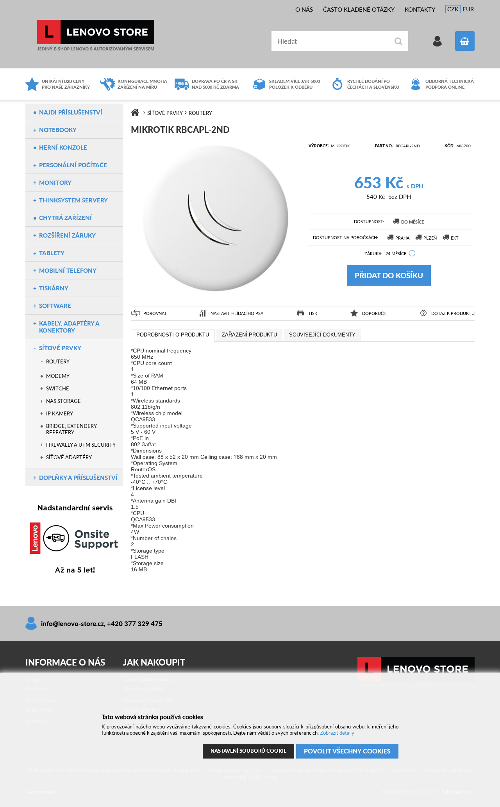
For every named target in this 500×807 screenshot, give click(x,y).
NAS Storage (63, 401)
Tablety (51, 252)
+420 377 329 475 (134, 623)
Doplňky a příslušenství (78, 477)
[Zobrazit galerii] (216, 295)
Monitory (55, 182)
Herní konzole (63, 147)
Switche (57, 388)
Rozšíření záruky (67, 235)
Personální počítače (73, 164)
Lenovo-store (95, 35)
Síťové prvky (60, 347)
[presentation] (172, 335)
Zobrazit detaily (337, 733)
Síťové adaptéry (69, 457)
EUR (468, 9)
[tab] (172, 335)
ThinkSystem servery (73, 200)
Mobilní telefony (67, 270)
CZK (453, 9)
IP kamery (59, 413)
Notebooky (58, 129)
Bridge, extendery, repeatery (72, 429)
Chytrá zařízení (65, 217)
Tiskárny (53, 288)
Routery (58, 361)
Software (55, 305)
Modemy (58, 376)
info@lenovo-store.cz (72, 623)
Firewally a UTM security (81, 445)
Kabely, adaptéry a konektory (69, 327)
